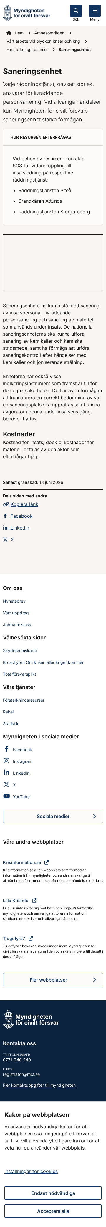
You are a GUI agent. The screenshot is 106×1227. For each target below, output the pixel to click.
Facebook (22, 516)
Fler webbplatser (48, 980)
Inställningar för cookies (31, 1171)
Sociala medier (70, 818)
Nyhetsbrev (14, 600)
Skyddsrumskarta (20, 650)
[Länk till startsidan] (26, 12)
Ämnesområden (50, 32)
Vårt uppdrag (16, 612)
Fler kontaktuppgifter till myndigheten (39, 1085)
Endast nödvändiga (53, 1193)
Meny (95, 19)
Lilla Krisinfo (16, 900)
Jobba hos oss (17, 624)
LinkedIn (20, 528)
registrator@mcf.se (21, 1074)
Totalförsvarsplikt (19, 674)
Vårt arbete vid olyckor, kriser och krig (43, 41)
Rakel (8, 711)
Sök (76, 19)
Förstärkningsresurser (27, 49)
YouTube (21, 796)
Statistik (11, 723)
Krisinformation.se (22, 862)
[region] (53, 1164)
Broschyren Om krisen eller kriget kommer (43, 662)
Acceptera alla (53, 1211)
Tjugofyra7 (14, 938)
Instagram (22, 761)
